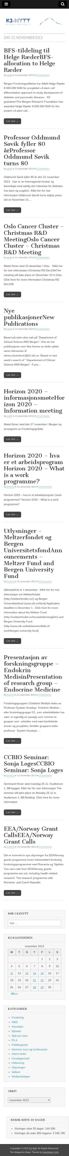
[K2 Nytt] (34, 18)
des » (14, 993)
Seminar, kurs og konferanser (30, 1049)
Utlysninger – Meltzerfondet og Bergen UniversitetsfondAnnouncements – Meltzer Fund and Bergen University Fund (33, 553)
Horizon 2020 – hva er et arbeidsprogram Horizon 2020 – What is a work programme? (34, 468)
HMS (15, 1022)
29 (42, 987)
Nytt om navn (20, 1035)
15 (42, 973)
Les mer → (12, 121)
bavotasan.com (51, 1152)
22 (42, 980)
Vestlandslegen (21, 1076)
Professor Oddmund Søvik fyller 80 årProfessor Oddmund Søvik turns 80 (32, 150)
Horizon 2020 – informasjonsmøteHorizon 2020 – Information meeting (34, 401)
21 (34, 980)
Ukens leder (19, 1053)
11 (11, 973)
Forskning (18, 1017)
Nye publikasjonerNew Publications (29, 317)
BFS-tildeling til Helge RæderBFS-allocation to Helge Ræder (29, 60)
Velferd (16, 1072)
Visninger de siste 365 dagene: (33, 1133)
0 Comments (42, 75)
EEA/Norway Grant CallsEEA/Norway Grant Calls (31, 835)
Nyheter (16, 1031)
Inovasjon (17, 1026)
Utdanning (18, 1062)
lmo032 (11, 486)
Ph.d (14, 1040)
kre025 (10, 694)
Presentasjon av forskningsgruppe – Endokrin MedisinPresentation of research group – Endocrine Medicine (33, 673)
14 (34, 973)
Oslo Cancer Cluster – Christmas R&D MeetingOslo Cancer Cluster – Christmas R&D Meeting (34, 239)
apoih (9, 75)
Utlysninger (18, 1067)
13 (26, 973)
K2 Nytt (33, 1148)
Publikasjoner (20, 1044)
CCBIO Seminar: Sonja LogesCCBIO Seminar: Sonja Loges (33, 764)
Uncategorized (20, 1058)
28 (34, 987)
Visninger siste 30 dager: (29, 1128)
